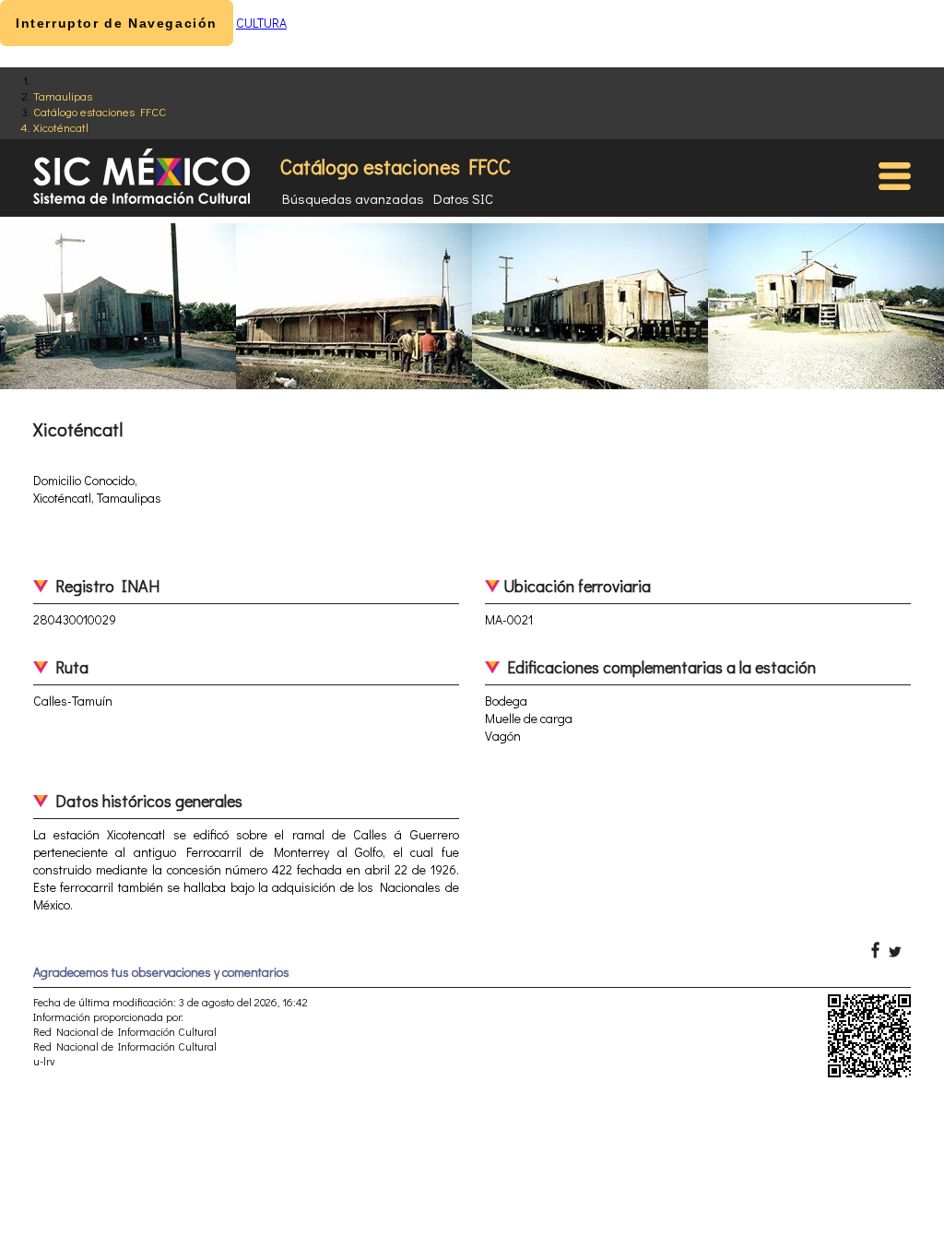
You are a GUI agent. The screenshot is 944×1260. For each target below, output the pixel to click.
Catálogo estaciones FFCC (99, 111)
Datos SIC (463, 198)
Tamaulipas (62, 95)
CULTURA (261, 22)
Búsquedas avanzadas (353, 198)
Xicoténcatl (60, 127)
